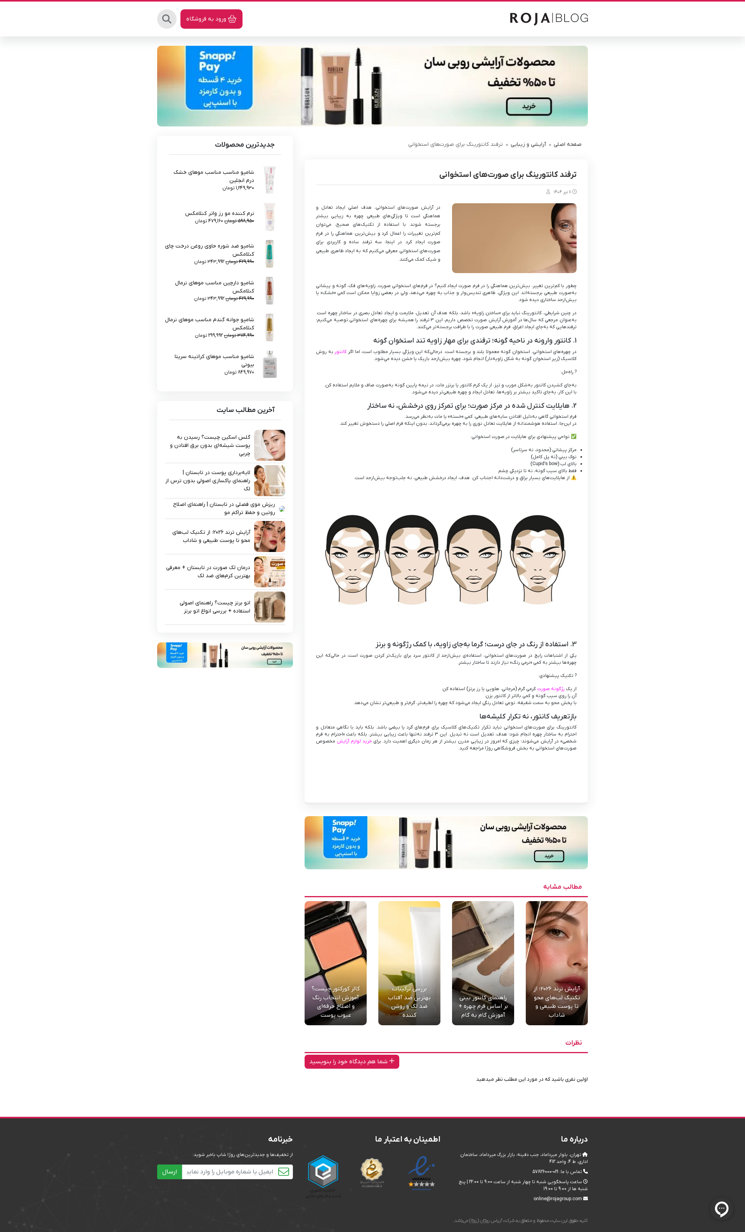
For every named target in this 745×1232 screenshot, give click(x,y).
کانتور (340, 352)
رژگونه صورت (551, 689)
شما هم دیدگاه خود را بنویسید (349, 1062)
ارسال (169, 1172)
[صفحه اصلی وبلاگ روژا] (549, 18)
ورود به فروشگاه (207, 19)
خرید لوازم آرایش (354, 741)
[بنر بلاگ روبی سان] (372, 86)
